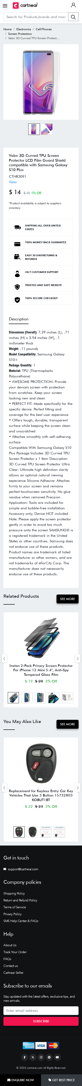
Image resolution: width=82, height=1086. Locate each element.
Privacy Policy (12, 914)
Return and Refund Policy (20, 900)
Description (18, 319)
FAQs (7, 959)
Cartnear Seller (13, 973)
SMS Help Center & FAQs (20, 921)
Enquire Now (22, 1080)
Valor (13, 182)
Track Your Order (14, 952)
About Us (9, 945)
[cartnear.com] (25, 5)
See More (67, 599)
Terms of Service (14, 907)
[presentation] (4, 658)
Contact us (10, 966)
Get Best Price (63, 1080)
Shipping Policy (14, 893)
